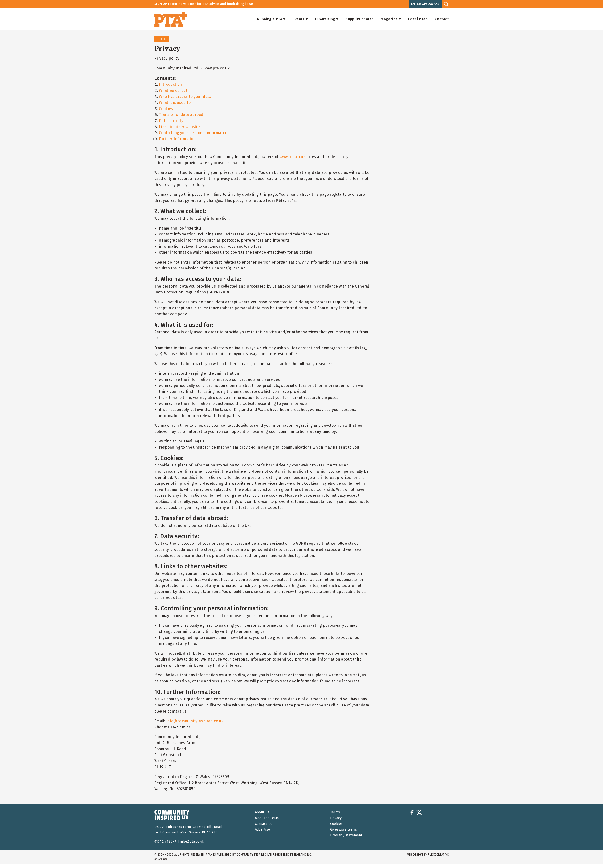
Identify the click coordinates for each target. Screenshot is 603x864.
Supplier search (360, 19)
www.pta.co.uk (293, 156)
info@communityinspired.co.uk (195, 721)
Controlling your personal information (193, 132)
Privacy (336, 818)
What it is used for (175, 102)
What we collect (173, 90)
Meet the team (267, 818)
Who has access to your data (185, 96)
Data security (171, 120)
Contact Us (264, 824)
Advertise (262, 829)
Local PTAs (418, 19)
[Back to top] (590, 851)
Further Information (177, 139)
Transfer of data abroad (181, 114)
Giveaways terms (343, 829)
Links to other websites (180, 127)
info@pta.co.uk (192, 842)
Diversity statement (346, 835)
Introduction (170, 84)
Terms (335, 812)
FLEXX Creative (438, 854)
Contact (442, 19)
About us (262, 812)
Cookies (166, 108)
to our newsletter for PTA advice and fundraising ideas (204, 4)
